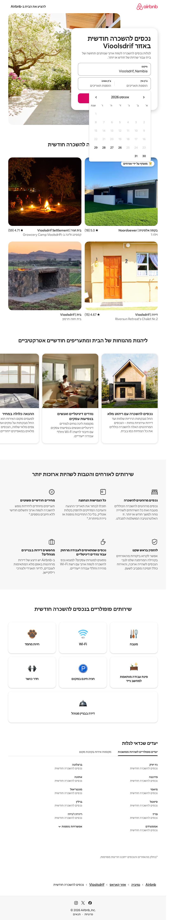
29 (95, 147)
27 (112, 147)
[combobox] (114, 71)
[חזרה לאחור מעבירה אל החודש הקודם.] (143, 97)
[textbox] (133, 85)
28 (104, 147)
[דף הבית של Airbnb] (147, 6)
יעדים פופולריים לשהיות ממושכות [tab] (138, 752)
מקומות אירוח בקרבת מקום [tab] (95, 752)
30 (144, 156)
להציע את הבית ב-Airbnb (28, 6)
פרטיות (88, 914)
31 (136, 156)
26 (120, 147)
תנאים (77, 914)
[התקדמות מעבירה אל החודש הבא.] (96, 97)
